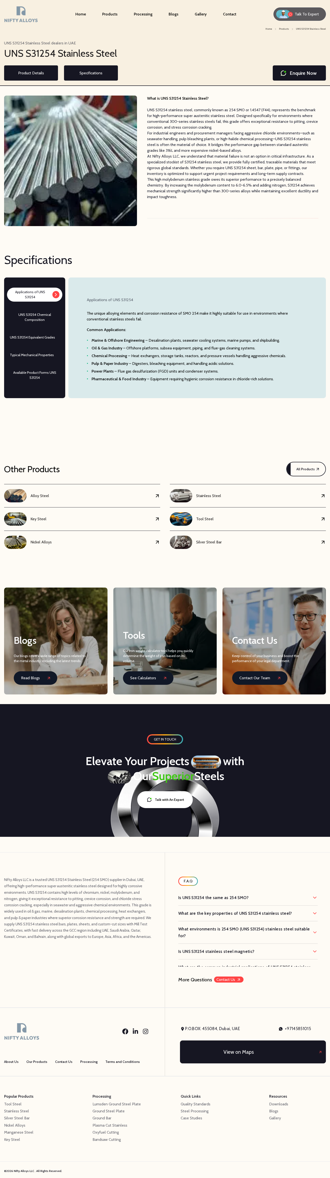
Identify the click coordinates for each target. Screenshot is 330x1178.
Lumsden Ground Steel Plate (117, 1104)
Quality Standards (195, 1104)
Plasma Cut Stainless (110, 1125)
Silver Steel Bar (17, 1118)
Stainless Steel (16, 1111)
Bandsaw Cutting (107, 1139)
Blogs (173, 14)
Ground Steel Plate (109, 1111)
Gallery (201, 14)
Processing (143, 14)
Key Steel (12, 1139)
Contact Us (225, 979)
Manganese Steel (18, 1132)
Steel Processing (194, 1111)
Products (109, 14)
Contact (229, 14)
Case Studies (191, 1118)
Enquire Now (303, 73)
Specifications (90, 73)
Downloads (278, 1104)
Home (80, 14)
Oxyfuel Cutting (106, 1132)
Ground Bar (102, 1118)
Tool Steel (13, 1104)
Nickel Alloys (14, 1125)
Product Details (31, 73)
